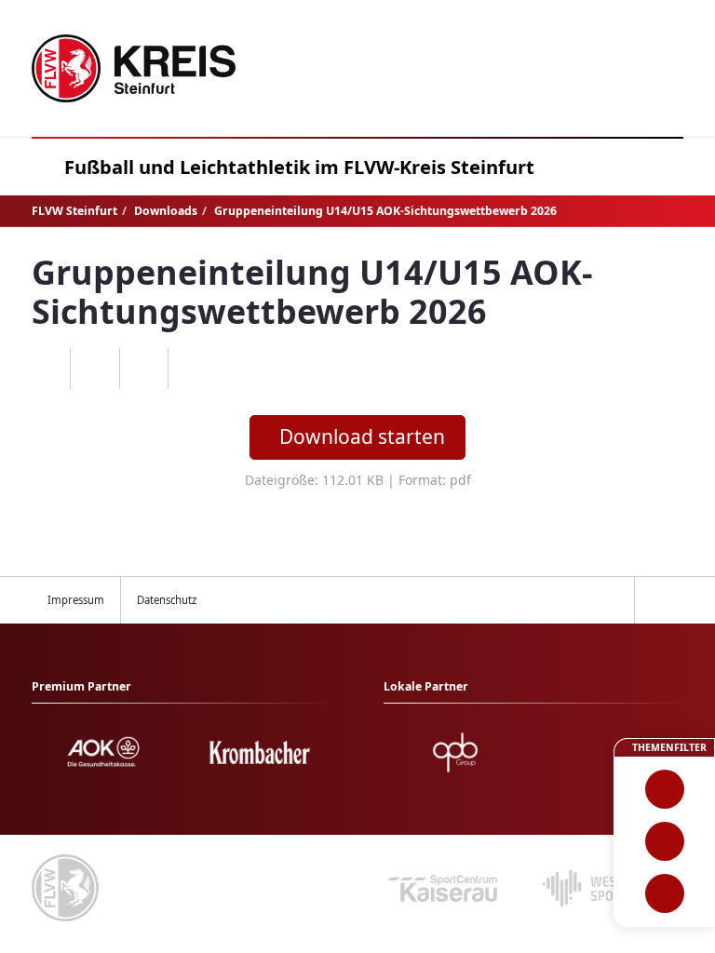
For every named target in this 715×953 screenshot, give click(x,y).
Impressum (75, 600)
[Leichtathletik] (664, 841)
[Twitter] (144, 368)
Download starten (362, 436)
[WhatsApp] (46, 368)
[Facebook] (94, 368)
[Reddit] (192, 368)
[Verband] (664, 893)
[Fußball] (664, 789)
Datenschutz (166, 600)
